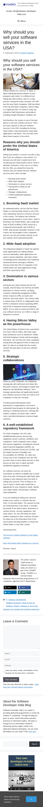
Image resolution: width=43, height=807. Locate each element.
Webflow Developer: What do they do (20, 603)
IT (6, 600)
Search (34, 744)
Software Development (17, 600)
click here (32, 732)
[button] (10, 587)
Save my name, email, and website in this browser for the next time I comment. (21, 671)
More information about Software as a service (21, 543)
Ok (31, 799)
